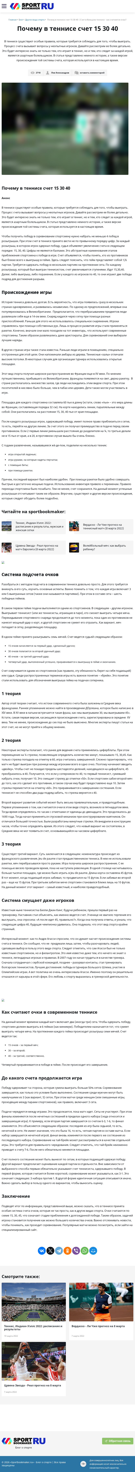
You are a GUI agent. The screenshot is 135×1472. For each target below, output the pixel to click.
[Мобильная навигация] (4, 6)
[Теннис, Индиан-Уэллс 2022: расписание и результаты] (34, 1302)
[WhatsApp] (85, 1251)
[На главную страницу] (32, 6)
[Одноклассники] (67, 1251)
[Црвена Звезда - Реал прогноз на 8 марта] (34, 1361)
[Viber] (76, 1251)
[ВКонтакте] (42, 1251)
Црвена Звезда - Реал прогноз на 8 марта (32, 1385)
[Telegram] (59, 1251)
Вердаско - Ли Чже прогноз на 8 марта (98, 1326)
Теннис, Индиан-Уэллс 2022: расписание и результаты (33, 1327)
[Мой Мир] (93, 1251)
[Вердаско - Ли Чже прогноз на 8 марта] (101, 1302)
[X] (50, 1251)
